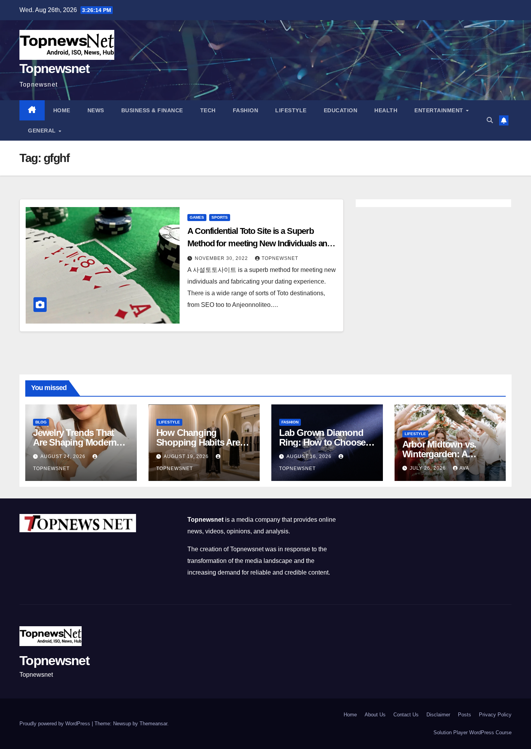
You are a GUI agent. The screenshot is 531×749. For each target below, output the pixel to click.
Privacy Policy (495, 715)
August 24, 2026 (63, 456)
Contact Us (406, 715)
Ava (464, 468)
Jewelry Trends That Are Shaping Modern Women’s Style (74, 442)
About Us (375, 715)
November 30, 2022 (222, 258)
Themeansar (153, 723)
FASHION (246, 110)
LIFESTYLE (291, 110)
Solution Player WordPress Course (472, 732)
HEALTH (385, 110)
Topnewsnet (54, 68)
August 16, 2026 (309, 456)
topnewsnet (280, 258)
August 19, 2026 (187, 456)
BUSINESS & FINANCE (152, 110)
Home (61, 110)
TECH (208, 110)
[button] (490, 120)
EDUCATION (341, 110)
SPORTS (219, 217)
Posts (464, 715)
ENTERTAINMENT (439, 110)
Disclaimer (438, 715)
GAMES (197, 217)
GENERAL (43, 130)
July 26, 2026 (428, 468)
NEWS (95, 110)
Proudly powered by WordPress (55, 723)
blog (41, 422)
